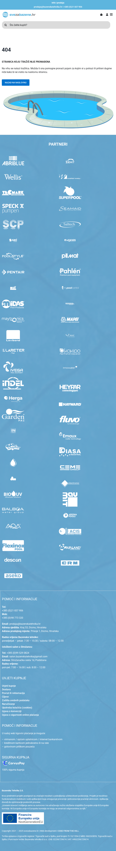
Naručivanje (8, 704)
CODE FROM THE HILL (68, 831)
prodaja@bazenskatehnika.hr (48, 7)
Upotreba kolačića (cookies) (17, 707)
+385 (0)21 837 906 (73, 7)
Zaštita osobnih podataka (15, 700)
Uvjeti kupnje (9, 685)
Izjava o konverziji (11, 711)
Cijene (5, 696)
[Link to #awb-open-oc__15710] (111, 14)
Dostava (6, 689)
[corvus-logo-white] (13, 762)
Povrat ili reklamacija (13, 693)
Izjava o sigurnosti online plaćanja (20, 714)
